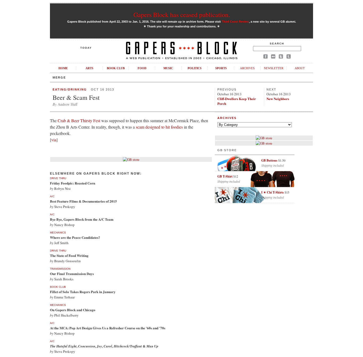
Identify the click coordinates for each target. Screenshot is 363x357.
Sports (221, 68)
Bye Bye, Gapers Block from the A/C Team (81, 219)
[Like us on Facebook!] (265, 57)
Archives (247, 68)
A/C (52, 196)
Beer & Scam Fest (76, 97)
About (300, 68)
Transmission (60, 268)
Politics (194, 68)
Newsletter (273, 68)
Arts (89, 68)
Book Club (116, 68)
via (53, 139)
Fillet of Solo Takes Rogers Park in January (83, 291)
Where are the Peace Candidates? (75, 237)
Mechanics (58, 232)
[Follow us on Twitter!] (280, 57)
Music (168, 68)
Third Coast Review (235, 21)
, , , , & (104, 345)
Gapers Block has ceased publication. (181, 14)
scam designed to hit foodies (159, 127)
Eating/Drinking (70, 89)
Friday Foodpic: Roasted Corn (72, 183)
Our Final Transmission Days (72, 273)
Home (63, 68)
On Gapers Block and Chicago (72, 309)
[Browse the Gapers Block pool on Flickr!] (273, 57)
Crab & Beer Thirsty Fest (79, 120)
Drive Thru (58, 178)
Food (142, 68)
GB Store (227, 150)
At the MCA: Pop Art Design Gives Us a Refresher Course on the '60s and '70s (107, 327)
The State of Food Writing (69, 255)
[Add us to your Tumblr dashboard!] (288, 57)
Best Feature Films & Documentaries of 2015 (83, 201)
